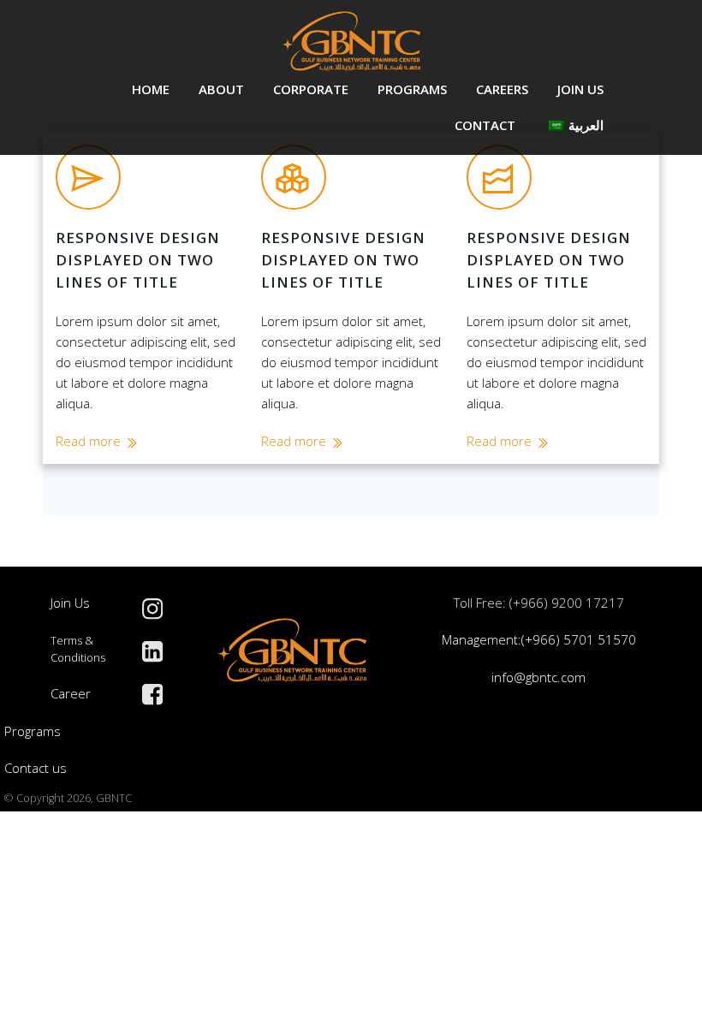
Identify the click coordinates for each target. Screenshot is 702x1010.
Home (151, 89)
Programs (412, 89)
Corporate (310, 89)
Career (71, 693)
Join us (580, 89)
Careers (502, 89)
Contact (485, 125)
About (221, 89)
